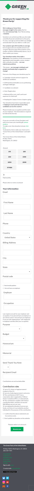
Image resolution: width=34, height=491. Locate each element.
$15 (9, 151)
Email (5, 192)
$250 (9, 162)
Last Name (8, 213)
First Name (8, 202)
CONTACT (6, 456)
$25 (24, 151)
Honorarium (8, 343)
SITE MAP (6, 459)
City (4, 258)
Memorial (7, 353)
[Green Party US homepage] (17, 6)
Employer (8, 292)
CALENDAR (7, 454)
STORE (5, 463)
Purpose (6, 324)
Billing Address (9, 242)
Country (6, 233)
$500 (24, 162)
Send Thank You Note (12, 362)
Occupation (9, 303)
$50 (9, 157)
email (12, 465)
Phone (5, 223)
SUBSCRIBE (7, 461)
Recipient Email (9, 372)
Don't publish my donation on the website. (17, 418)
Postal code (8, 276)
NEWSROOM (7, 457)
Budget (6, 334)
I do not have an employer (12, 288)
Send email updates (10, 285)
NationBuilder (16, 468)
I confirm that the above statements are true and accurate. (17, 415)
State (5, 267)
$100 (24, 157)
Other (9, 167)
